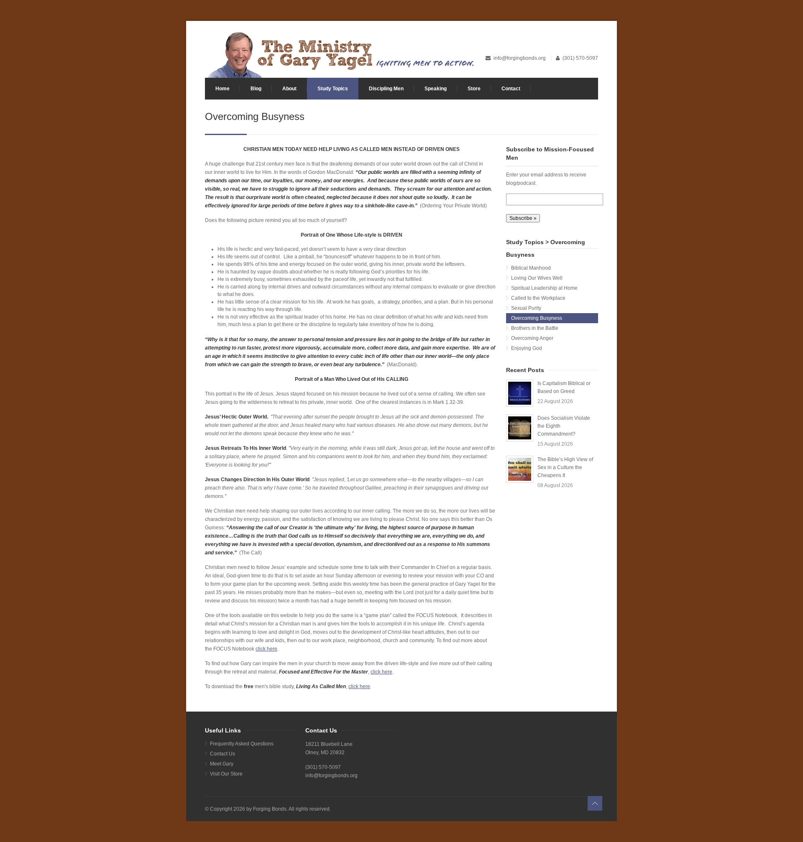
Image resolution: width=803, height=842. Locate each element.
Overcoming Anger (532, 338)
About (289, 89)
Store (474, 89)
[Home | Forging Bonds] (340, 54)
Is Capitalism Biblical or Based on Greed (564, 387)
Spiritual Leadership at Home (544, 288)
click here (266, 649)
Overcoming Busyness (536, 318)
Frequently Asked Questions (242, 744)
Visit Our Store (226, 774)
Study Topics (332, 89)
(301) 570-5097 (580, 58)
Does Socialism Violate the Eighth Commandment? (563, 426)
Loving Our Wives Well (537, 278)
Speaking (436, 89)
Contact (510, 89)
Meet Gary (221, 764)
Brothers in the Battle (534, 328)
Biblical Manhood (531, 268)
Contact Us (222, 754)
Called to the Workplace (538, 298)
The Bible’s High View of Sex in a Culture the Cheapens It (565, 467)
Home (222, 89)
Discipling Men (386, 89)
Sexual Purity (526, 308)
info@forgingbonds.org (520, 58)
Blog (256, 89)
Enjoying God (526, 348)
